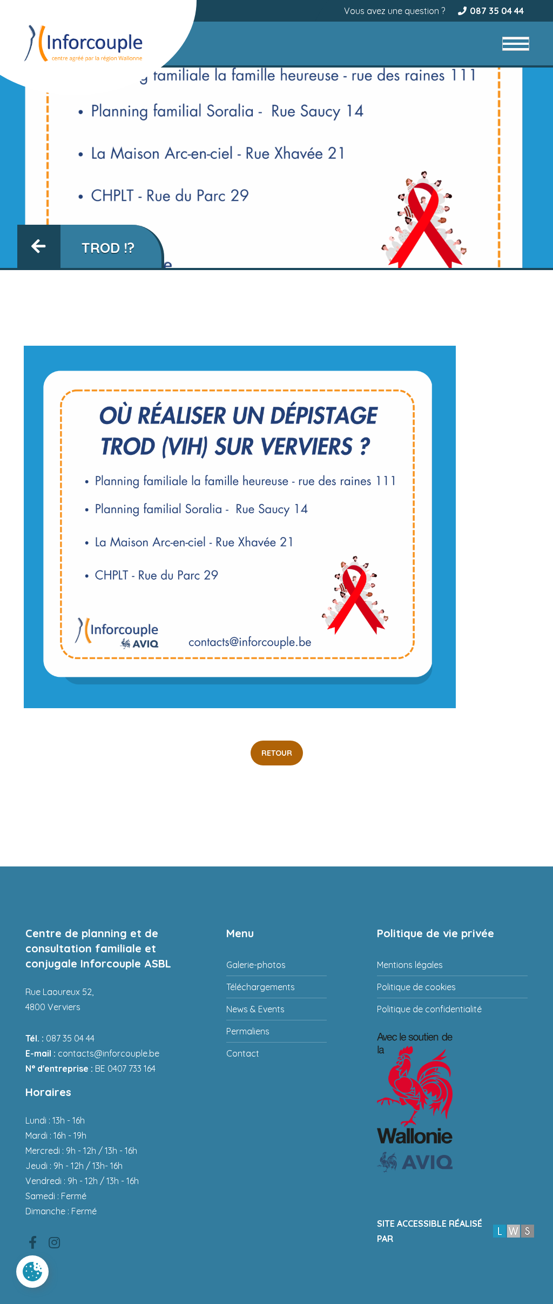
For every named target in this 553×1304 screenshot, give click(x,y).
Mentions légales (410, 964)
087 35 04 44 (497, 10)
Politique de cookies (416, 987)
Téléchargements (260, 987)
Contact (242, 1053)
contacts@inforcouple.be (108, 1053)
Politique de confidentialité (429, 1009)
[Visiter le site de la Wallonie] (452, 1088)
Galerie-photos (256, 964)
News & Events (255, 1009)
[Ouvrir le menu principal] (515, 44)
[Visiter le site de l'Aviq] (452, 1162)
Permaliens (247, 1031)
